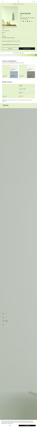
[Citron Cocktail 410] (29, 55)
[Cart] (34, 1)
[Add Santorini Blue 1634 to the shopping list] (16, 73)
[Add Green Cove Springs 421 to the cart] (31, 89)
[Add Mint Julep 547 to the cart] (31, 93)
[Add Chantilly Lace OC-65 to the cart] (31, 66)
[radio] (3, 313)
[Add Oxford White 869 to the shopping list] (16, 66)
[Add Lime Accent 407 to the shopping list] (8, 66)
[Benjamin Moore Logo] (18, 1)
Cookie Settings (10, 423)
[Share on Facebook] (23, 21)
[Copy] (21, 21)
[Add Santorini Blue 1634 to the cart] (14, 73)
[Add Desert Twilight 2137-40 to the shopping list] (33, 73)
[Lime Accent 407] (18, 55)
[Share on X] (32, 21)
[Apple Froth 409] (26, 55)
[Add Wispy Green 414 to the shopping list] (33, 96)
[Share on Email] (25, 21)
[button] (32, 1)
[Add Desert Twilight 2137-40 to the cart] (31, 73)
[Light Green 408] (22, 55)
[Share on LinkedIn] (27, 21)
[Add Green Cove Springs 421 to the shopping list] (33, 89)
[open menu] (2, 1)
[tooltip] (4, 32)
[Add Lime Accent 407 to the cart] (6, 66)
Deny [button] (10, 425)
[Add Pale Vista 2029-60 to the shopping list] (33, 86)
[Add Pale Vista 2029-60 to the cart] (31, 86)
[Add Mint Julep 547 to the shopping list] (33, 93)
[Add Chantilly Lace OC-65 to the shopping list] (33, 66)
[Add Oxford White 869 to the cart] (14, 66)
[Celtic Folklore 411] (33, 55)
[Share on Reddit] (30, 21)
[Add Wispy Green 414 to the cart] (31, 96)
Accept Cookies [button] (27, 425)
